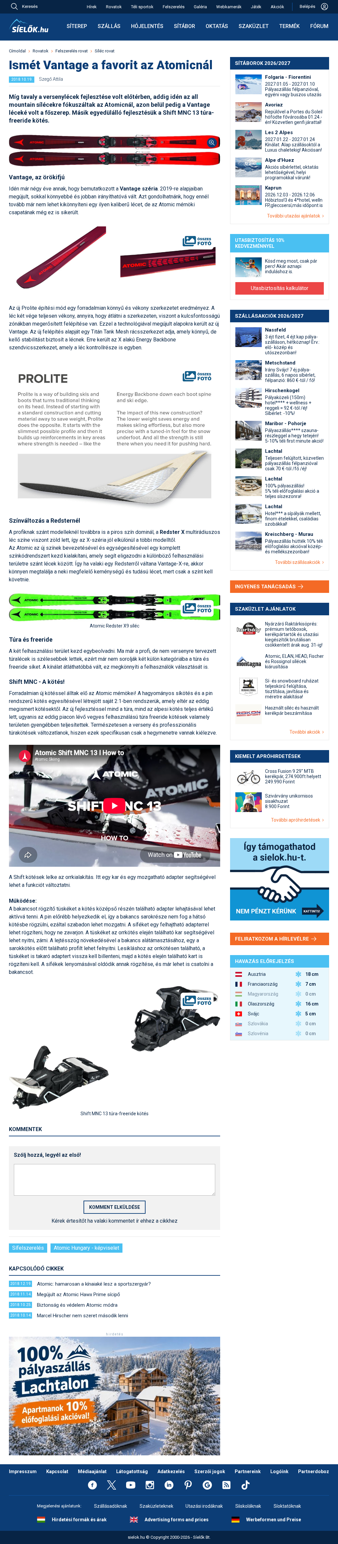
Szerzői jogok (209, 1471)
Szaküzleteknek (156, 1506)
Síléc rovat (105, 50)
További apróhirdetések (296, 820)
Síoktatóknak (287, 1506)
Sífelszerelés (28, 1248)
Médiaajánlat (92, 1471)
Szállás (109, 26)
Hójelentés (147, 26)
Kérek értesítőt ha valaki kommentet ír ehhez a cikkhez (114, 1221)
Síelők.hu (29, 26)
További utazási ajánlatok (294, 215)
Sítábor (184, 26)
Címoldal (17, 50)
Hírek (92, 6)
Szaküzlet (254, 26)
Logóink (279, 1471)
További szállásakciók (298, 562)
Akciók (277, 6)
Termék (289, 26)
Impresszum (23, 1471)
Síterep (77, 26)
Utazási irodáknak (204, 1506)
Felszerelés (174, 6)
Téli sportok (142, 6)
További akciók (305, 732)
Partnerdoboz (313, 1471)
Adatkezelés (171, 1471)
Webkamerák (229, 6)
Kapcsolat (57, 1471)
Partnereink (248, 1471)
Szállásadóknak (110, 1506)
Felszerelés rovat (71, 50)
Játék (256, 6)
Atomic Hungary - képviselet (86, 1248)
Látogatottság (132, 1471)
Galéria (200, 6)
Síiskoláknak (248, 1506)
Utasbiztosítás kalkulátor (279, 288)
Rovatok (114, 6)
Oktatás (217, 26)
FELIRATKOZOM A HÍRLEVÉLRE (272, 939)
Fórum (319, 26)
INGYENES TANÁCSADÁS (266, 587)
